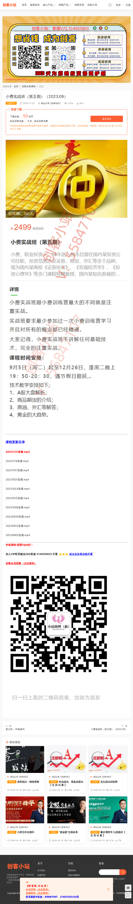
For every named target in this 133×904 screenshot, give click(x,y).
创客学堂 (79, 4)
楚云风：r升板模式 (15, 729)
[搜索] (110, 4)
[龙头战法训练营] (108, 759)
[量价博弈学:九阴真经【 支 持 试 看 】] (108, 809)
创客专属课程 (74, 875)
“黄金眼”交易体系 (64, 832)
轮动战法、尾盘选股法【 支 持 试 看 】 (66, 783)
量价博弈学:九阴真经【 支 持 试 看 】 (108, 834)
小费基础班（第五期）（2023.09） (109, 729)
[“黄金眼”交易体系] (66, 809)
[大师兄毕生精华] (25, 809)
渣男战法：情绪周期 (23, 781)
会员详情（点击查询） (38, 889)
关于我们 (41, 870)
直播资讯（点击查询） (38, 893)
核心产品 (48, 4)
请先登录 (106, 118)
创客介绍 (92, 4)
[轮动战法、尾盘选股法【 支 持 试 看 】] (66, 759)
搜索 (101, 863)
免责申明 (41, 875)
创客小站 (9, 5)
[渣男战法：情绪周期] (25, 759)
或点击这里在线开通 (81, 554)
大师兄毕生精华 (21, 832)
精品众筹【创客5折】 (19, 777)
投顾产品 (63, 4)
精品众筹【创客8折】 (51, 103)
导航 (70, 863)
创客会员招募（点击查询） (21, 563)
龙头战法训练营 (104, 781)
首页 (24, 4)
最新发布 (35, 4)
